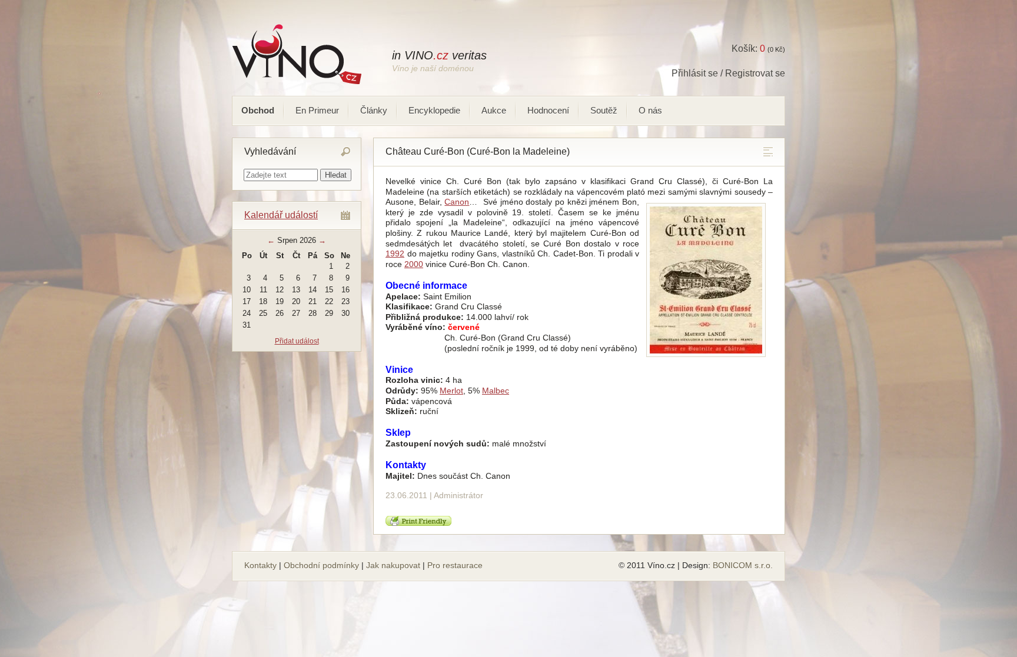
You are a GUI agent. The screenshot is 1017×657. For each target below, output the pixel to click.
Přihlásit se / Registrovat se (728, 73)
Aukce (493, 110)
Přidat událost (297, 341)
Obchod (257, 110)
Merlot (451, 390)
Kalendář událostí (281, 215)
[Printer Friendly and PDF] (418, 523)
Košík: (748, 49)
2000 (413, 264)
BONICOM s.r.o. (743, 565)
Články (373, 110)
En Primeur (317, 110)
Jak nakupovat (393, 565)
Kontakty (260, 565)
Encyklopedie (434, 110)
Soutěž (603, 110)
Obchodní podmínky (321, 565)
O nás (650, 110)
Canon (456, 201)
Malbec (495, 390)
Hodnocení (548, 110)
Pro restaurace (455, 565)
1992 (394, 253)
